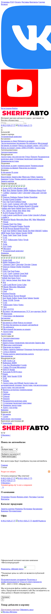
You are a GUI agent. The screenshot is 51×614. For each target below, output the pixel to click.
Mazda (13, 219)
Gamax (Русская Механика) (14, 367)
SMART (38, 231)
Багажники (5, 318)
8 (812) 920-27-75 (8, 125)
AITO (10, 188)
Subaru (18, 233)
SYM (19, 376)
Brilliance (33, 190)
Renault (17, 228)
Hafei (5, 206)
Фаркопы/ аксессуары (12, 405)
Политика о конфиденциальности (19, 580)
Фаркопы (5, 253)
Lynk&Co (5, 217)
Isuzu (24, 208)
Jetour (24, 211)
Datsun (20, 197)
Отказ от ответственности (31, 582)
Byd (44, 190)
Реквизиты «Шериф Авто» (12, 569)
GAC (5, 204)
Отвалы (6, 396)
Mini (34, 219)
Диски (5, 392)
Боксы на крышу (25, 323)
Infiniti (18, 208)
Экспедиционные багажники (13, 143)
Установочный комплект (11, 136)
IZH (33, 208)
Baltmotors (7, 363)
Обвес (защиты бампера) (13, 349)
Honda (21, 206)
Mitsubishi (41, 219)
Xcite (5, 244)
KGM (17, 213)
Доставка (25, 2)
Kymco (19, 372)
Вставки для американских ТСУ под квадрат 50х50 (24, 311)
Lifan (30, 215)
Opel (11, 224)
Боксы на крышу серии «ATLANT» (33, 145)
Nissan (5, 222)
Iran (9, 278)
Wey (5, 242)
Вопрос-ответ (22, 497)
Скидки (41, 2)
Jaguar (14, 211)
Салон (5, 416)
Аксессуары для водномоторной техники (19, 384)
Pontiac (20, 226)
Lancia (9, 215)
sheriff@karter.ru (39, 521)
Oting (19, 224)
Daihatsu (13, 197)
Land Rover (17, 215)
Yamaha (6, 381)
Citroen (4, 195)
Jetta (28, 211)
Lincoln (36, 215)
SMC (5, 376)
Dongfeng (33, 197)
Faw (4, 202)
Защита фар (17, 177)
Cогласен (5, 597)
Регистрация (6, 108)
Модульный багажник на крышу (17, 329)
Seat (8, 231)
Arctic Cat (11, 361)
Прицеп (34, 157)
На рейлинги (31, 143)
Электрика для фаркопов (13, 316)
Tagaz (5, 235)
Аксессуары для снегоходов (13, 157)
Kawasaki (7, 372)
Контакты (34, 2)
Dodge (26, 197)
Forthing (17, 202)
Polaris (5, 374)
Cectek (24, 365)
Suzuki (24, 233)
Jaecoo (9, 211)
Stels (9, 376)
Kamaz (12, 213)
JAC (4, 211)
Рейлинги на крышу (26, 141)
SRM (3, 233)
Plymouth (13, 226)
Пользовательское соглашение (13, 579)
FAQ (12, 2)
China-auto (35, 193)
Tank (10, 235)
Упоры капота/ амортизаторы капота (29, 179)
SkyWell (31, 231)
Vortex (21, 305)
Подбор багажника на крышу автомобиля (20, 325)
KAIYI (6, 213)
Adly (5, 361)
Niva (11, 289)
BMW (26, 190)
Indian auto (6, 208)
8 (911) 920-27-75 (25, 125)
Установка (5, 2)
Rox (27, 228)
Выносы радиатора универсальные (17, 390)
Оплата (18, 2)
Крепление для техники (11, 419)
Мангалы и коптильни (12, 345)
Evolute (6, 199)
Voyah (25, 240)
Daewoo (6, 197)
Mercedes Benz (22, 219)
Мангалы (26, 177)
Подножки (27, 509)
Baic (4, 190)
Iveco (28, 208)
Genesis (16, 204)
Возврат (4, 4)
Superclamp (7, 423)
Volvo (20, 240)
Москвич (7, 249)
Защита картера (7, 181)
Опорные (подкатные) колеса (36, 349)
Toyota (24, 235)
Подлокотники (15, 511)
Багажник (7, 414)
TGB (5, 378)
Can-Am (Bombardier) (12, 365)
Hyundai (34, 206)
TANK (10, 300)
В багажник (6, 172)
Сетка (11, 179)
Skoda (24, 231)
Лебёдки (6, 394)
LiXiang (42, 215)
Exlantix (18, 199)
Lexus (25, 215)
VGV (5, 240)
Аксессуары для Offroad (13, 383)
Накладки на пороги (27, 168)
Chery (19, 193)
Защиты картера (8, 509)
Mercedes (13, 287)
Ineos (13, 208)
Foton (23, 202)
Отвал (27, 157)
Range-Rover (8, 296)
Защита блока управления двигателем (18, 343)
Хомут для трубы (10, 407)
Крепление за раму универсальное (15, 166)
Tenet (14, 235)
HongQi (28, 206)
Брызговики (6, 177)
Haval (15, 206)
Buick (39, 190)
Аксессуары (40, 148)
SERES (14, 231)
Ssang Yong (10, 233)
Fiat (8, 202)
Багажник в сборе (10, 323)
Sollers (45, 231)
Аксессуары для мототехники (35, 385)
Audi (25, 188)
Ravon (10, 228)
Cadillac (6, 193)
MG (30, 219)
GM (21, 204)
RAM (5, 228)
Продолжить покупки (10, 610)
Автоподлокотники (9, 152)
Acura (5, 188)
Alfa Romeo (18, 188)
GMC (25, 204)
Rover (22, 228)
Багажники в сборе (9, 141)
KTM (13, 372)
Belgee (14, 190)
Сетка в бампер (9, 352)
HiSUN (6, 369)
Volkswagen (13, 240)
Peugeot (5, 226)
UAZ (5, 237)
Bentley (20, 190)
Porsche (27, 226)
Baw (9, 190)
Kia (21, 213)
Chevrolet (26, 193)
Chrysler (43, 193)
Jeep (19, 211)
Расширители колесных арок (15, 401)
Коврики (4, 410)
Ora (15, 224)
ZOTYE (10, 309)
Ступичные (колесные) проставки (28, 159)
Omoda (6, 224)
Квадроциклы (7, 356)
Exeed (11, 199)
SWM (29, 233)
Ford (12, 202)
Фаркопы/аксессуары (10, 161)
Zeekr (9, 246)
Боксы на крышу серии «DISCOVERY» (18, 148)
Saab (4, 231)
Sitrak (19, 231)
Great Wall (32, 204)
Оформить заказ (26, 610)
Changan (13, 193)
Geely (10, 204)
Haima (10, 206)
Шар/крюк (7, 314)
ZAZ (5, 246)
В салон (15, 172)
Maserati (6, 219)
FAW (5, 271)
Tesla (19, 235)
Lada (5, 215)
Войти (15, 108)
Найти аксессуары (9, 457)
